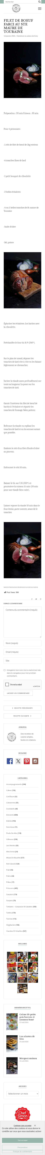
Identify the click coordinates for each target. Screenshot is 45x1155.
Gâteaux (10, 839)
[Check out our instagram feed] (35, 761)
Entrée (9, 821)
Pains (8, 876)
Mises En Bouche (13, 858)
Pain (8, 870)
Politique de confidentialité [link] (22, 1152)
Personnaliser (23, 1147)
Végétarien (10, 925)
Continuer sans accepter (22, 1126)
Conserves (10, 802)
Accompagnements (14, 784)
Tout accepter (23, 1140)
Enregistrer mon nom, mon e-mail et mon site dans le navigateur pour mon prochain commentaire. (24, 673)
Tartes (9, 913)
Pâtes (8, 882)
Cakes (9, 790)
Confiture (10, 796)
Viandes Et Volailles (14, 931)
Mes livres (10, 851)
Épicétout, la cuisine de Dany (27, 36)
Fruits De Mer (11, 833)
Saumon (9, 894)
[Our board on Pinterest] (27, 761)
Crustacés (10, 809)
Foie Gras (10, 827)
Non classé (10, 864)
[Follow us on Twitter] (18, 761)
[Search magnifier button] (39, 1)
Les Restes (10, 845)
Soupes (9, 900)
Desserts (10, 815)
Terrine (9, 919)
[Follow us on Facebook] (10, 761)
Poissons (10, 888)
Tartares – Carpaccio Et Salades (19, 906)
